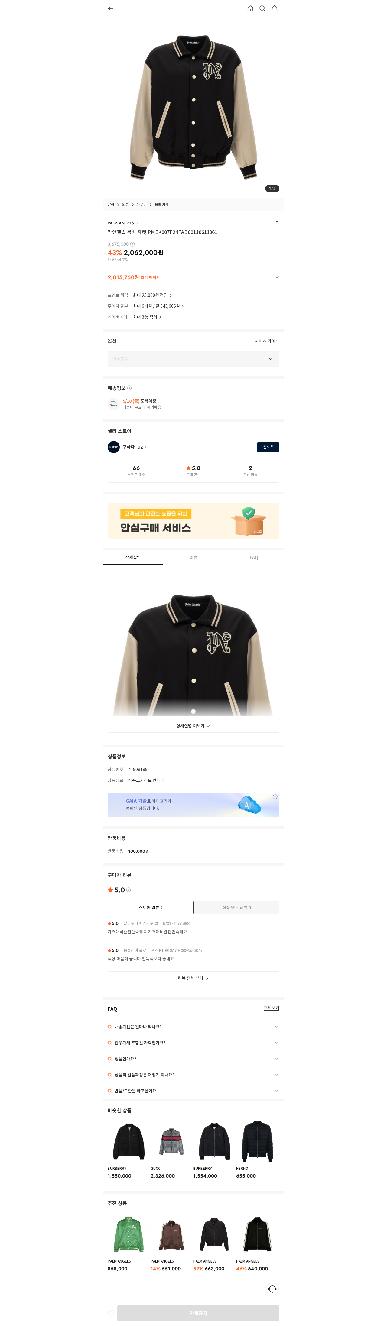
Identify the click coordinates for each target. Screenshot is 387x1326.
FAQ (254, 557)
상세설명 (133, 557)
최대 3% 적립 (145, 317)
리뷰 (193, 557)
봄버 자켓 (161, 204)
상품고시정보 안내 (144, 780)
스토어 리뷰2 (151, 907)
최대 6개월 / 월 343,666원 (156, 306)
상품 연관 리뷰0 (236, 907)
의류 (125, 204)
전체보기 (271, 1008)
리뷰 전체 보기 (190, 978)
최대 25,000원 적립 (150, 295)
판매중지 (198, 1313)
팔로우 (268, 447)
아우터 (142, 204)
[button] (193, 277)
